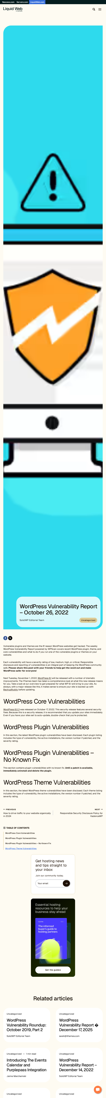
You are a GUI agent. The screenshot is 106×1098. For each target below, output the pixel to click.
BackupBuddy (10, 689)
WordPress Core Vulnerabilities (20, 833)
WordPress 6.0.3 (11, 709)
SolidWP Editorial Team (32, 620)
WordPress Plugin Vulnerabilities (20, 838)
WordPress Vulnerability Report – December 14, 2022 (78, 1065)
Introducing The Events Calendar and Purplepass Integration (27, 1065)
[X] (10, 638)
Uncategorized (88, 620)
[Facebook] (5, 638)
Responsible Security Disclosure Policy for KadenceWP (81, 813)
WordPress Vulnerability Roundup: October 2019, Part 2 (26, 1025)
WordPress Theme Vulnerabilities (21, 848)
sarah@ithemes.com (69, 1036)
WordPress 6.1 (44, 678)
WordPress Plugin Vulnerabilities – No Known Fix (28, 843)
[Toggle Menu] (100, 9)
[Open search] (93, 9)
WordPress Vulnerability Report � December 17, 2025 (78, 1025)
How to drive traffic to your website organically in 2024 (27, 813)
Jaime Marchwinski (16, 1076)
